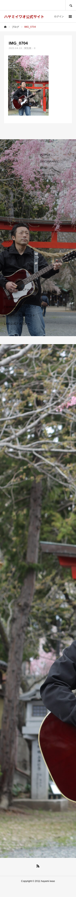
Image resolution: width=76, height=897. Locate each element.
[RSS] (38, 866)
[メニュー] (70, 16)
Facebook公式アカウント (20, 306)
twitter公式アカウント (18, 281)
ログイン (59, 16)
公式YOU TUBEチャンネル (21, 272)
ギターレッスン (12, 174)
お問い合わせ (47, 174)
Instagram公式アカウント (20, 298)
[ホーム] (5, 26)
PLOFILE (45, 155)
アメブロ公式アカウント (19, 315)
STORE (8, 168)
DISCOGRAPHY (49, 161)
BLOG (43, 168)
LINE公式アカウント (17, 323)
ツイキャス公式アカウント (21, 289)
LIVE (6, 155)
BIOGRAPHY (11, 161)
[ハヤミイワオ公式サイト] (38, 601)
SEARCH (70, 5)
